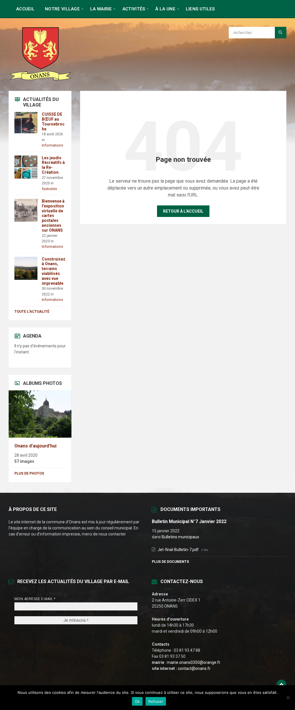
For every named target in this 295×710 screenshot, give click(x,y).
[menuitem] (25, 8)
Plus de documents (170, 562)
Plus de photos (29, 473)
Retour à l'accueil (183, 211)
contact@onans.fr (194, 668)
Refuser (155, 701)
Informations (52, 145)
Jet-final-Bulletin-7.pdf (179, 549)
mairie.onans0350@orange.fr (193, 662)
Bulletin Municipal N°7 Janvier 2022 (189, 521)
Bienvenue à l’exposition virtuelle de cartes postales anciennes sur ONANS (53, 216)
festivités (49, 189)
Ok (137, 701)
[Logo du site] (40, 79)
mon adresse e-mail (35, 599)
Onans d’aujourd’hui (35, 446)
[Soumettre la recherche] (280, 32)
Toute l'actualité (31, 312)
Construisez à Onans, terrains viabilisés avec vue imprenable (53, 271)
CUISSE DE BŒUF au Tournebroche (53, 121)
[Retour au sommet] (281, 685)
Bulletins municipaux (180, 537)
